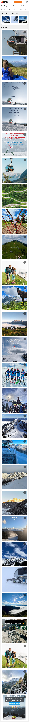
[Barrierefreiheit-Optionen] (24, 2)
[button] (14, 42)
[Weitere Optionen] (8, 18)
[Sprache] (27, 2)
